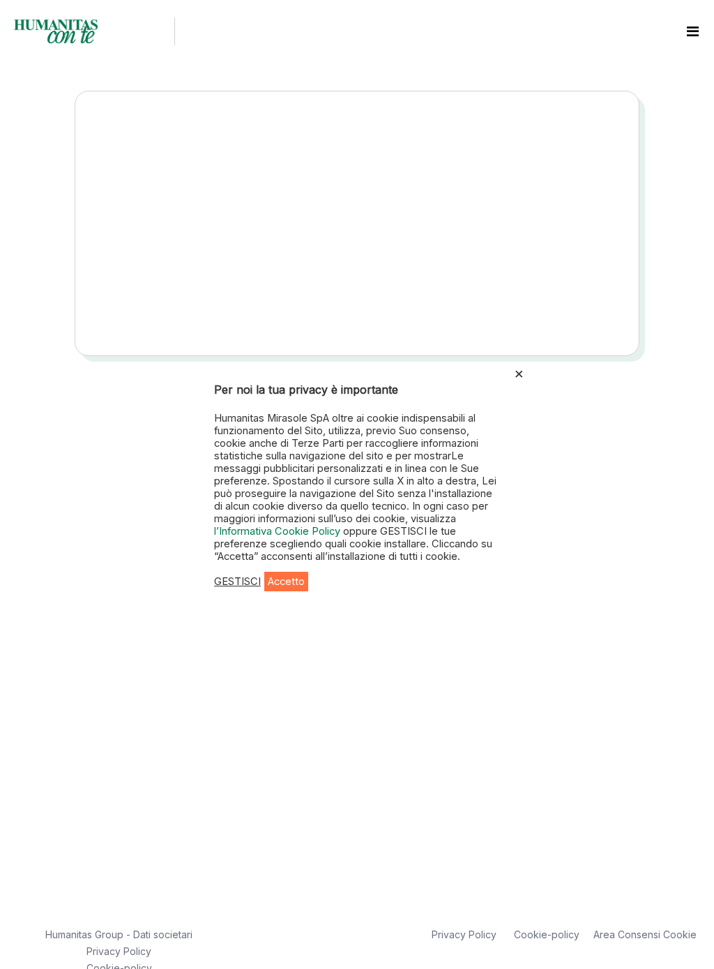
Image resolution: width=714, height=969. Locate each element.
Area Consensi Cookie (645, 934)
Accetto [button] (286, 581)
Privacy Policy (118, 951)
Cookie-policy (546, 934)
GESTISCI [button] (237, 581)
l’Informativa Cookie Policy (278, 531)
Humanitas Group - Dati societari (118, 934)
